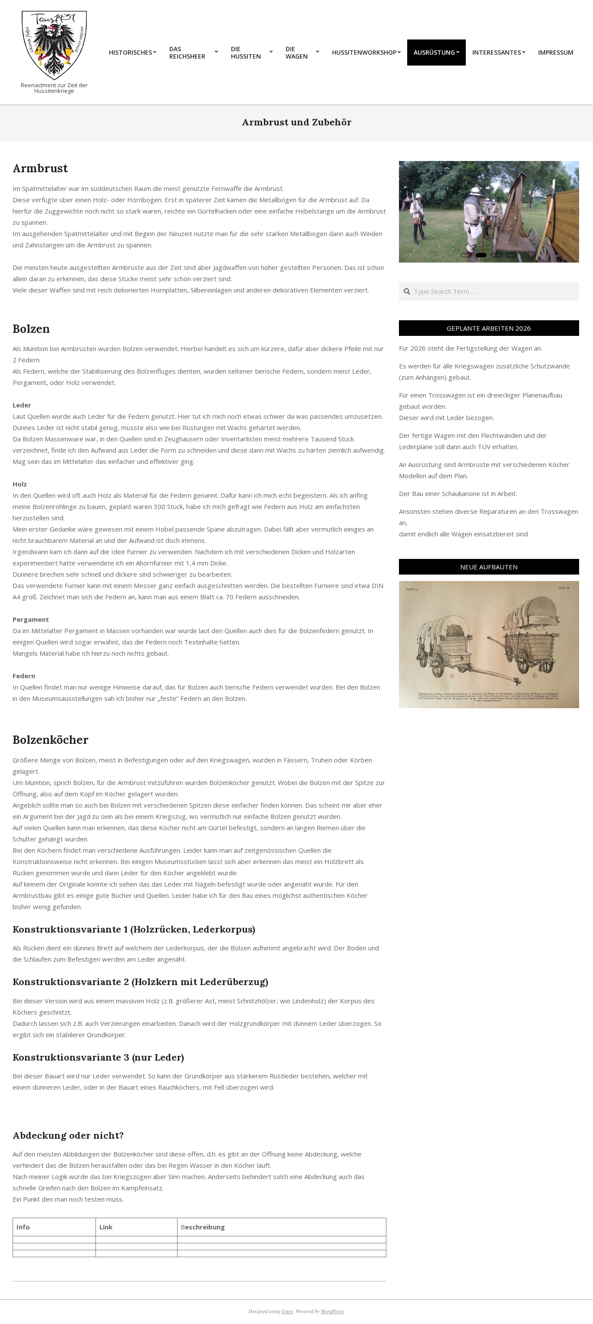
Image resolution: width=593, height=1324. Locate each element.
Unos (287, 1311)
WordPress (332, 1311)
